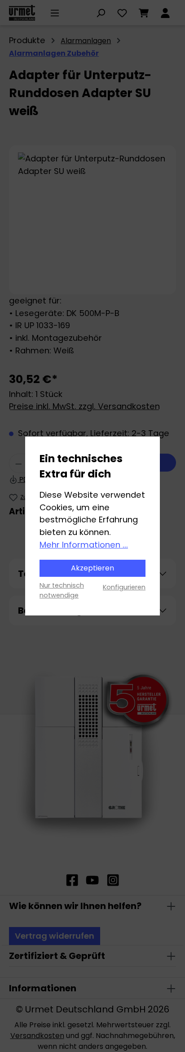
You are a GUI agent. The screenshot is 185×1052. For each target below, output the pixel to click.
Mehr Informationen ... (84, 544)
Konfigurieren (124, 587)
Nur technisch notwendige (62, 590)
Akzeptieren (92, 568)
